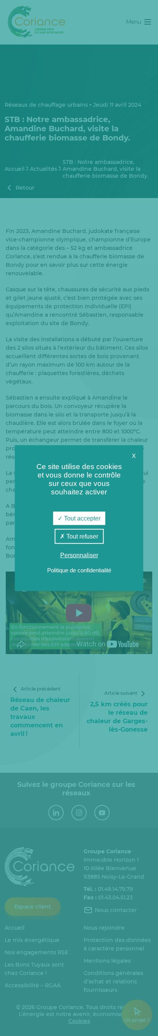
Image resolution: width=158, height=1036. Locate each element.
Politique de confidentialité (79, 570)
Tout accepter (81, 518)
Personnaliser (79, 555)
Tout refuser (81, 536)
